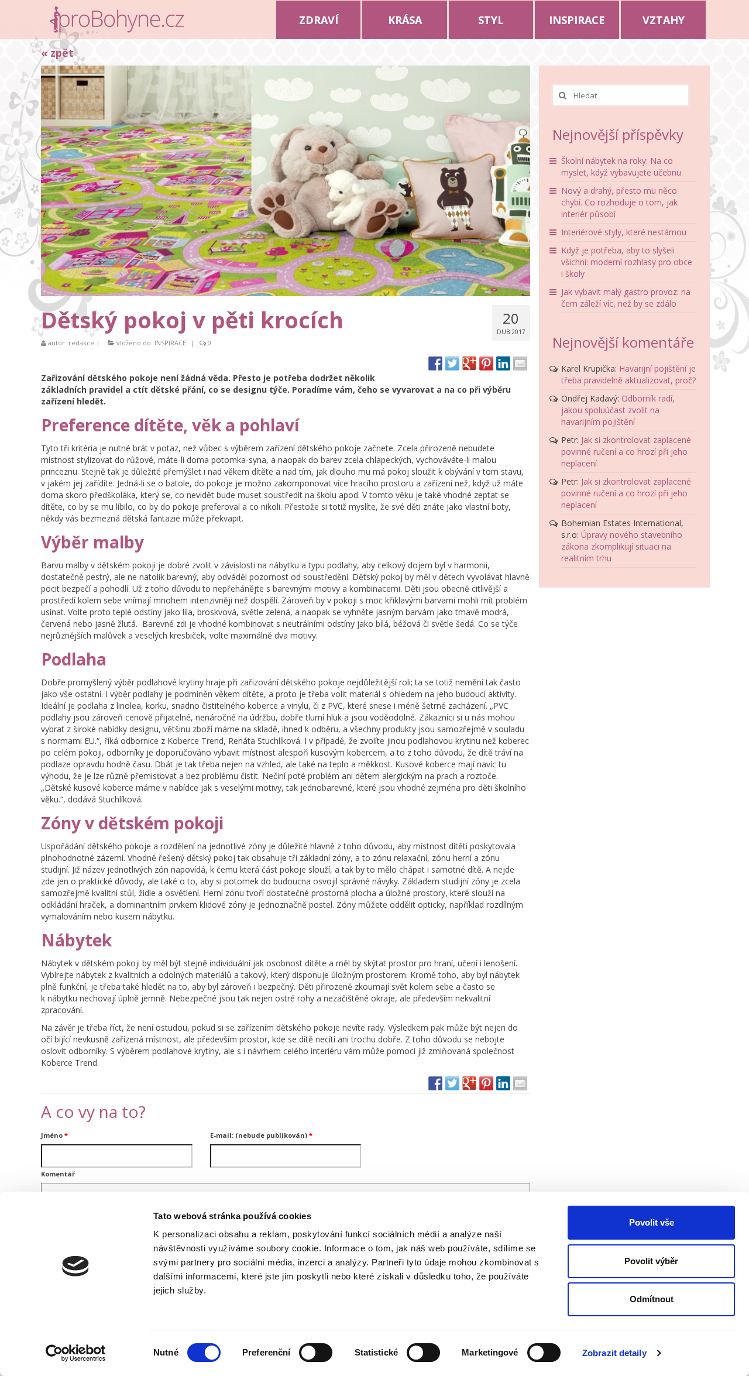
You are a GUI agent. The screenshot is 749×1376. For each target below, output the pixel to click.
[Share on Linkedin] (503, 363)
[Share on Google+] (469, 363)
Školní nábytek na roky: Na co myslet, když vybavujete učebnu (621, 166)
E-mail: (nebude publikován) (261, 1135)
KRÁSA (405, 20)
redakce (81, 342)
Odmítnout (652, 1299)
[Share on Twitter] (452, 363)
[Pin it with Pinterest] (486, 363)
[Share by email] (520, 363)
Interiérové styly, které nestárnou (623, 232)
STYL (491, 20)
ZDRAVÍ (318, 20)
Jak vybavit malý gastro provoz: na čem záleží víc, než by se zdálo (625, 297)
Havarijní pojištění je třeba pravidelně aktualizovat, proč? (628, 374)
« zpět (57, 53)
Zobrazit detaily (614, 1353)
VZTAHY (664, 20)
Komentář (58, 1173)
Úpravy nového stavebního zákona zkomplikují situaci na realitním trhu (621, 546)
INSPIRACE (577, 20)
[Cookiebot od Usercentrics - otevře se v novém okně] (76, 1353)
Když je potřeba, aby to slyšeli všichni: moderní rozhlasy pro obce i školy (626, 262)
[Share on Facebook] (435, 363)
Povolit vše (651, 1222)
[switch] (315, 1352)
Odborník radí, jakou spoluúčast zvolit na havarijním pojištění (618, 410)
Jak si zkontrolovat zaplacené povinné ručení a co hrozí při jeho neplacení (626, 451)
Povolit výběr (651, 1261)
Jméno (54, 1135)
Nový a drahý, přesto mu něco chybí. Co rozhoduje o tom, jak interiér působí (619, 202)
